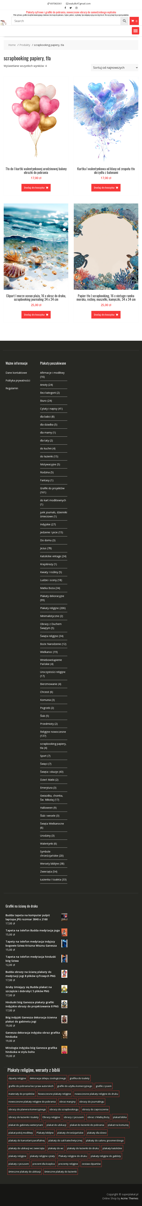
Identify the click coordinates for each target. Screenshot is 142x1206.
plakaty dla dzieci (96, 1132)
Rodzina (45, 472)
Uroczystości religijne (52, 672)
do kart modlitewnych (53, 500)
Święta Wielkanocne (52, 823)
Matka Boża (47, 588)
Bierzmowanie (48, 684)
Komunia (45, 700)
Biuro (43, 400)
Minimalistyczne (49, 616)
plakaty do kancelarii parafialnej (27, 1140)
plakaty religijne (17, 1156)
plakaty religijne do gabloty (106, 1156)
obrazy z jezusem (74, 1117)
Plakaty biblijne (45, 1132)
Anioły (44, 384)
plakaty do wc (55, 1148)
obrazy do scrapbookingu (64, 1109)
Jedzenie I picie (49, 532)
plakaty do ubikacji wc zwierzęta (26, 1148)
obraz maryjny (67, 1101)
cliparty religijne (17, 1078)
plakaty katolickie (112, 1148)
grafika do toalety (79, 1078)
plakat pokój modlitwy (21, 1132)
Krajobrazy (46, 564)
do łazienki (46, 456)
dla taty (44, 440)
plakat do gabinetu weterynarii (26, 1125)
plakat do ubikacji (56, 1125)
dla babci (45, 416)
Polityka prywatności (18, 380)
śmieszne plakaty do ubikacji (25, 1171)
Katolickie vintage (50, 556)
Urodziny (45, 835)
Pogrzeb (45, 708)
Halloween (46, 807)
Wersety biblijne (49, 863)
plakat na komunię (118, 1125)
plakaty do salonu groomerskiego (105, 1140)
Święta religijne (49, 636)
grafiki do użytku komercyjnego (74, 1086)
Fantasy (45, 480)
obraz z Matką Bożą (98, 1117)
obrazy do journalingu (91, 1101)
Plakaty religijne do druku (73, 1156)
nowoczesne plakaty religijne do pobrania (32, 1101)
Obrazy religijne (51, 1117)
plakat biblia (120, 1117)
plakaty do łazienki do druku (83, 1148)
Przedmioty (47, 723)
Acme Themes (129, 1198)
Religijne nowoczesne (53, 731)
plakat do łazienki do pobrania (87, 1125)
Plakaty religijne (49, 608)
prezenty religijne (68, 1163)
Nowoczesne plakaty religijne (54, 1093)
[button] (135, 30)
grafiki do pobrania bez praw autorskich (31, 1086)
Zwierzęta (46, 871)
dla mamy (46, 432)
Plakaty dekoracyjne (52, 596)
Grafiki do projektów (52, 488)
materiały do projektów (21, 1093)
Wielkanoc (46, 652)
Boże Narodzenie (50, 644)
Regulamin (12, 388)
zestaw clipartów (91, 1163)
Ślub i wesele (47, 815)
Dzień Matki (47, 779)
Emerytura (46, 787)
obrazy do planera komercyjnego (27, 1109)
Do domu (46, 540)
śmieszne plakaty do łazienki (60, 1171)
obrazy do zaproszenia (95, 1109)
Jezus (43, 548)
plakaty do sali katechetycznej (65, 1140)
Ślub (42, 716)
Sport (43, 756)
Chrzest (44, 692)
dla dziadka (46, 424)
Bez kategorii (48, 392)
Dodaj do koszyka (34, 187)
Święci (44, 763)
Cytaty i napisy (48, 408)
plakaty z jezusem (19, 1163)
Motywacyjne (48, 464)
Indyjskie (45, 524)
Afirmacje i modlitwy (52, 372)
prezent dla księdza (44, 1163)
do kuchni (46, 448)
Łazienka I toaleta (50, 879)
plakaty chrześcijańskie (70, 1132)
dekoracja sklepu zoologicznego (48, 1078)
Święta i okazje (49, 771)
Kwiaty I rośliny (49, 572)
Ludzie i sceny (48, 580)
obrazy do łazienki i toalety (24, 1117)
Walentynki (46, 843)
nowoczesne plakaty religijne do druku (96, 1093)
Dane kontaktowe (16, 372)
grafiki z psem (103, 1086)
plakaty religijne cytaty (42, 1156)
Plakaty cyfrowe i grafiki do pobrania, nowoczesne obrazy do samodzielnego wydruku (71, 12)
